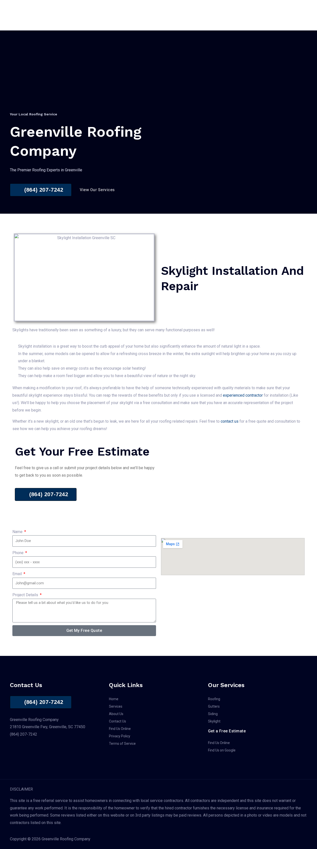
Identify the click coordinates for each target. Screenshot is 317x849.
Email (17, 573)
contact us (229, 421)
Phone (18, 552)
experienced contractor (243, 395)
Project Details (25, 594)
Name (18, 531)
